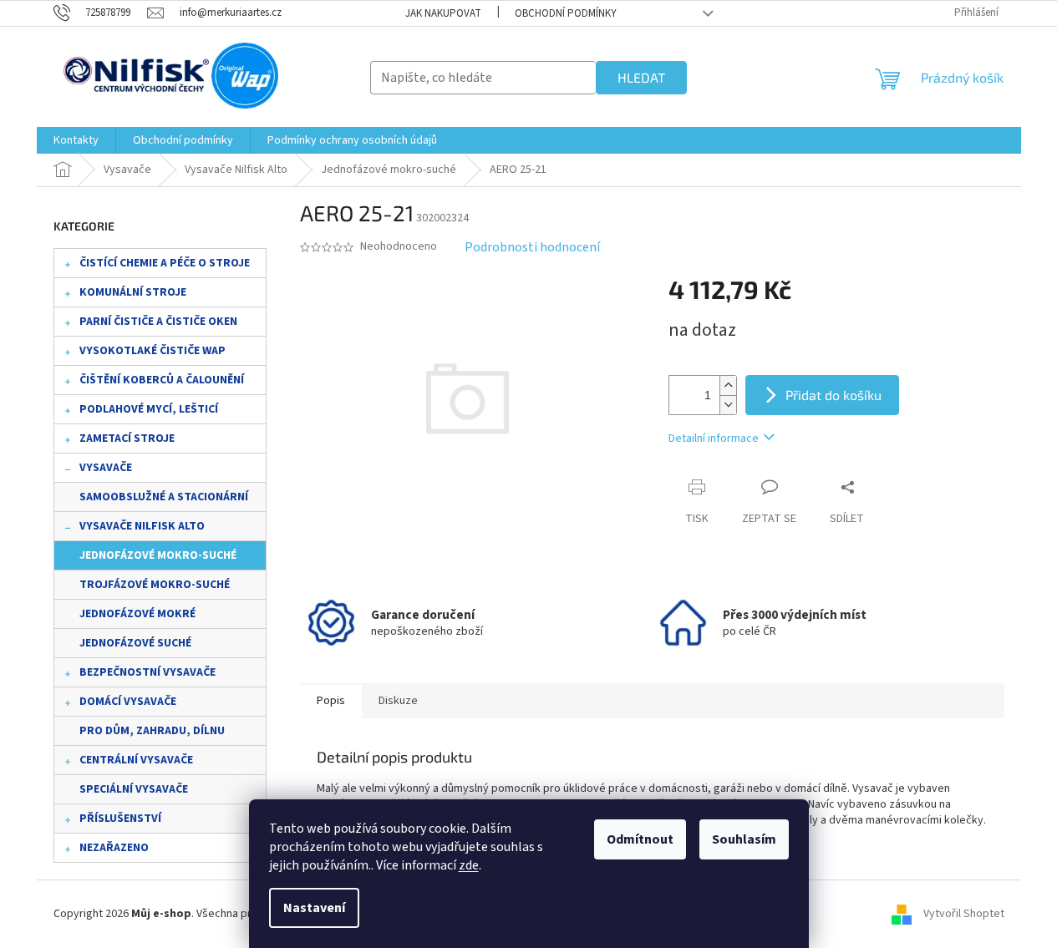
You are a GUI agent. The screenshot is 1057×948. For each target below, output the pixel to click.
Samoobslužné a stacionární (163, 497)
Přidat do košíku (833, 395)
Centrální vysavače (136, 760)
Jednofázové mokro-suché (157, 555)
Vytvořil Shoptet (963, 913)
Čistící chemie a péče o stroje (164, 263)
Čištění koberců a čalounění (161, 380)
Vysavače (105, 467)
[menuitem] (76, 140)
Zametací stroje (127, 438)
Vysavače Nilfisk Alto (142, 526)
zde (469, 865)
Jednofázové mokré (137, 614)
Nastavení (314, 908)
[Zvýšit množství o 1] (727, 385)
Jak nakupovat (443, 13)
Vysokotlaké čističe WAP (152, 350)
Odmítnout (640, 839)
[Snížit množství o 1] (727, 404)
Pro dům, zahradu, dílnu (152, 730)
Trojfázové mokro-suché (154, 584)
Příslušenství (120, 818)
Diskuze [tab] (398, 700)
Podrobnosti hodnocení (532, 247)
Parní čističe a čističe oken (158, 321)
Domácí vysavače (127, 701)
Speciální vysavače (133, 789)
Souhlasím (744, 839)
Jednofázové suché (135, 643)
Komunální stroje (132, 292)
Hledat (641, 77)
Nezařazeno (114, 847)
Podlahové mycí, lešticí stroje (148, 412)
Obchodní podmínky (566, 13)
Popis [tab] (331, 700)
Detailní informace (713, 438)
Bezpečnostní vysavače (147, 672)
